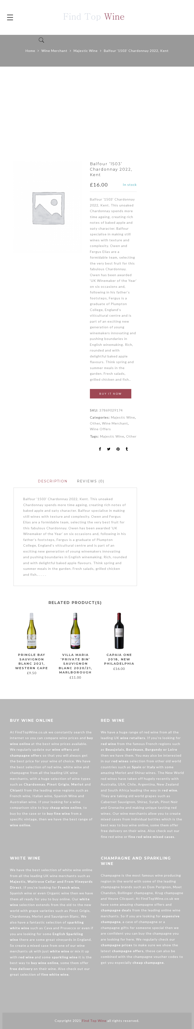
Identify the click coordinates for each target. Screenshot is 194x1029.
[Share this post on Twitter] (109, 449)
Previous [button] (13, 646)
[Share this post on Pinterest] (118, 449)
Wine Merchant (54, 51)
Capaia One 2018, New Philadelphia (119, 659)
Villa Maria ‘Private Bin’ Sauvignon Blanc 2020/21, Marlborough (75, 663)
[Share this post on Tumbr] (127, 449)
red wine (54, 767)
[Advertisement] (97, 114)
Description (53, 481)
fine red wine (112, 837)
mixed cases (111, 819)
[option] (47, 207)
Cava (48, 928)
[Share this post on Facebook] (100, 449)
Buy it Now (110, 393)
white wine (72, 767)
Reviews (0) (90, 481)
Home (30, 51)
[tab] (53, 481)
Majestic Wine (86, 51)
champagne (19, 773)
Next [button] (135, 646)
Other (95, 423)
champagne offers (149, 904)
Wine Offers (100, 429)
